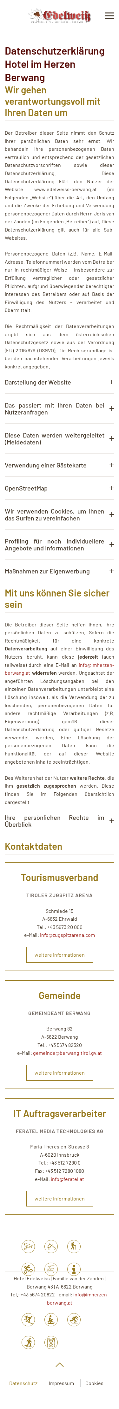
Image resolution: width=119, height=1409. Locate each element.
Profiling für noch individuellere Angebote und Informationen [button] (54, 544)
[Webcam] (28, 1246)
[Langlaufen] (74, 1319)
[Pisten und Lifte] (28, 1319)
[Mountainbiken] (28, 1269)
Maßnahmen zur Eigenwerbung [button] (47, 570)
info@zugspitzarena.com (67, 935)
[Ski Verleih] (51, 1342)
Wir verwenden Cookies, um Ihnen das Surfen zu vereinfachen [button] (54, 514)
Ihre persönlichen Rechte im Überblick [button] (54, 821)
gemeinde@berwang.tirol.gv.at (67, 1053)
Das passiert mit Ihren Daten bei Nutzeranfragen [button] (54, 408)
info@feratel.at (67, 1179)
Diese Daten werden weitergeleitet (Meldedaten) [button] (54, 438)
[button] (109, 16)
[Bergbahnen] (51, 1269)
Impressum (61, 1383)
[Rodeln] (51, 1319)
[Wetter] (51, 1246)
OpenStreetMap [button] (26, 487)
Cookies (94, 1383)
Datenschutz (23, 1383)
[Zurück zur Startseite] (59, 16)
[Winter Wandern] (28, 1342)
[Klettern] (74, 1246)
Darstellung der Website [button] (38, 382)
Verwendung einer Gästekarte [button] (46, 464)
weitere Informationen (60, 955)
